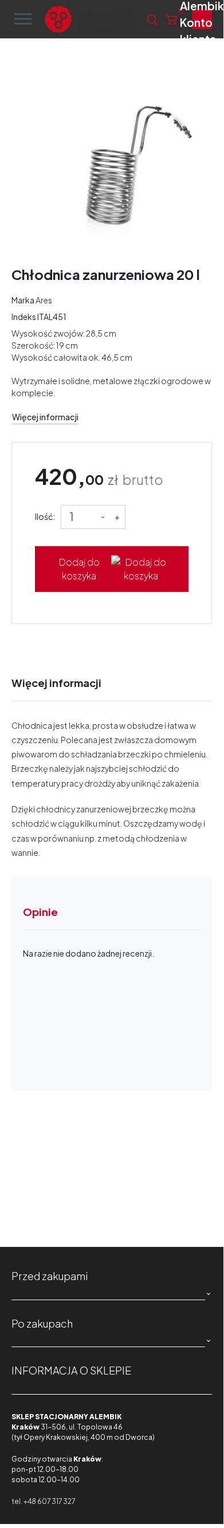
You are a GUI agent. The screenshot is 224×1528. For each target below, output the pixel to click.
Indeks (23, 316)
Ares (44, 300)
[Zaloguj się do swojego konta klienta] (202, 19)
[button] (152, 19)
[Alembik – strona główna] (90, 19)
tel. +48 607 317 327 (43, 1501)
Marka (22, 300)
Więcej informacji (45, 417)
